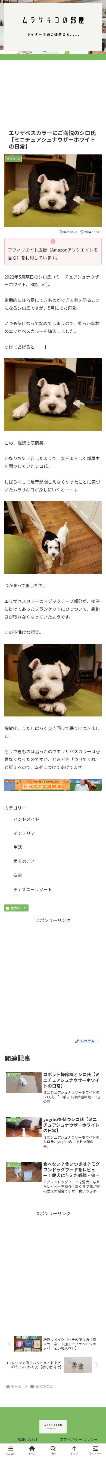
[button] (95, 983)
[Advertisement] (53, 87)
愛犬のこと (19, 908)
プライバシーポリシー (79, 1439)
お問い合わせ (27, 1439)
